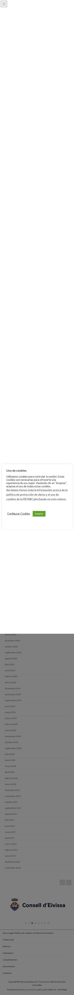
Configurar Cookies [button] (18, 513)
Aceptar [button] (39, 513)
